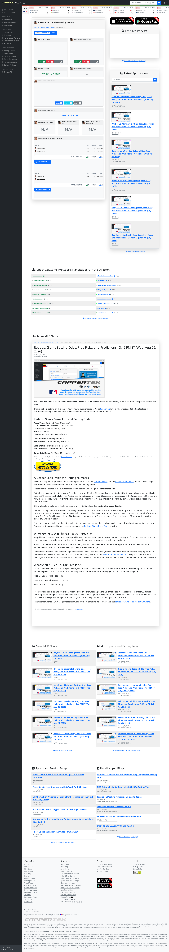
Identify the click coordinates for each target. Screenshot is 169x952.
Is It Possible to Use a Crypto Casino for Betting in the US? (60, 809)
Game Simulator (10, 56)
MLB (57, 342)
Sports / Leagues (10, 22)
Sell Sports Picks (30, 899)
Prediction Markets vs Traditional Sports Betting (119, 797)
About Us (27, 895)
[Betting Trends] (37, 145)
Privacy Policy (138, 866)
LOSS (49, 62)
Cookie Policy (138, 869)
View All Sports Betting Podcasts (134, 61)
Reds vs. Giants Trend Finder (96, 526)
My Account (8, 10)
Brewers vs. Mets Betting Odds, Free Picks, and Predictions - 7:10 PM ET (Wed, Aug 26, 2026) (131, 183)
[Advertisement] (92, 621)
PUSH (58, 62)
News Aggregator (10, 62)
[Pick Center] (35, 145)
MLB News (115, 107)
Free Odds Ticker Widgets (70, 888)
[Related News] (38, 145)
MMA (52, 27)
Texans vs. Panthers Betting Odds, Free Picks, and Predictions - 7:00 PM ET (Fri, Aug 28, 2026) (136, 720)
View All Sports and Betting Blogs (63, 842)
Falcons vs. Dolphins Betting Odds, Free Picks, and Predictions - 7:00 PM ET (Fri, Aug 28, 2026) (136, 704)
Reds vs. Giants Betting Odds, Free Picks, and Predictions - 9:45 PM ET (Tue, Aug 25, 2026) (72, 736)
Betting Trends (9, 51)
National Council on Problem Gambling (132, 601)
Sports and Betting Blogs (70, 881)
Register (4, 949)
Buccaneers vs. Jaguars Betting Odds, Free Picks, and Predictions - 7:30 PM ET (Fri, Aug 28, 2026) (136, 688)
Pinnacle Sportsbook (104, 864)
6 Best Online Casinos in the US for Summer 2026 (55, 831)
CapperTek (36, 27)
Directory (7, 35)
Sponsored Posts (67, 871)
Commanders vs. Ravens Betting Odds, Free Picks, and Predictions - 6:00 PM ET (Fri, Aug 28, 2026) (136, 736)
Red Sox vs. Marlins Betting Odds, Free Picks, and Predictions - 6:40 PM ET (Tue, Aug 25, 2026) (71, 704)
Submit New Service (68, 876)
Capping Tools (29, 878)
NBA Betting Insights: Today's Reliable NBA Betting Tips (123, 787)
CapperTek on (66, 897)
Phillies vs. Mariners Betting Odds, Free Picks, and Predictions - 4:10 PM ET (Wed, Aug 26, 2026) (133, 127)
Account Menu (9, 12)
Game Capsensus (10, 59)
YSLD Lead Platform (68, 892)
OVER (59, 103)
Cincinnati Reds (100, 481)
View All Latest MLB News (63, 750)
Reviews (27, 876)
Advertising (65, 869)
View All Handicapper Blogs (128, 837)
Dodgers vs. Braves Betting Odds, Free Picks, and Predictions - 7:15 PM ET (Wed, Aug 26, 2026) (132, 210)
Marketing (64, 866)
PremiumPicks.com (66, 457)
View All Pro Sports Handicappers (96, 318)
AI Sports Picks (102, 871)
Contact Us (28, 902)
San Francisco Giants (124, 481)
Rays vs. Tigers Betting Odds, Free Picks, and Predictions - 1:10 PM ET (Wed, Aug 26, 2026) (72, 655)
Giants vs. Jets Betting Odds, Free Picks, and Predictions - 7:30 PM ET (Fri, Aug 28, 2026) (137, 672)
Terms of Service (139, 864)
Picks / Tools (42, 162)
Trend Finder (8, 53)
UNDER (67, 103)
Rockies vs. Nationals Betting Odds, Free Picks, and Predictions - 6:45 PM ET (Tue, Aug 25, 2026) (72, 688)
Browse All (8, 72)
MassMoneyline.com (105, 782)
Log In (11, 949)
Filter (45, 33)
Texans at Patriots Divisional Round (114, 806)
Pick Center (8, 19)
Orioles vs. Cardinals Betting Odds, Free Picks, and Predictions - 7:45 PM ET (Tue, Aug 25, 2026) (72, 672)
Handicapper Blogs (68, 883)
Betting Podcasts (10, 65)
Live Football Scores (104, 869)
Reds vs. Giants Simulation (114, 554)
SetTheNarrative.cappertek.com (108, 801)
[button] (165, 3)
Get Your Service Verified (70, 874)
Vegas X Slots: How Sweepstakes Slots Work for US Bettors (60, 787)
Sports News (8, 25)
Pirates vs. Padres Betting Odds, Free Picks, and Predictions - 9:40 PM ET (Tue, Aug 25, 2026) (71, 720)
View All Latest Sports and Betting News (128, 750)
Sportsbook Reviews (11, 41)
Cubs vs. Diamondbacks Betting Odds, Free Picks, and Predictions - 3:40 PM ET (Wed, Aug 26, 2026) (133, 99)
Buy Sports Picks (30, 897)
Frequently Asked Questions (71, 885)
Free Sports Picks (67, 890)
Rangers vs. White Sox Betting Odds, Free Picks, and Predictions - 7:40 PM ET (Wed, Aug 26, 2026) (133, 154)
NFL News (121, 663)
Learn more (79, 609)
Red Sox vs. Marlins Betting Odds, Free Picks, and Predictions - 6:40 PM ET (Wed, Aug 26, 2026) (132, 238)
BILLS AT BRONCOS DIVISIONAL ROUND (115, 826)
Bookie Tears (8, 43)
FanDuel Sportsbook (104, 866)
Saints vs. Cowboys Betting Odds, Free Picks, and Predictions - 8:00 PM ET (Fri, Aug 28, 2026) (136, 655)
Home (26, 864)
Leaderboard (8, 32)
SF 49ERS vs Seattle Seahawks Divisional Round (119, 816)
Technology (65, 864)
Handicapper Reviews (12, 38)
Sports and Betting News (47, 342)
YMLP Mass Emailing (68, 895)
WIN (41, 62)
